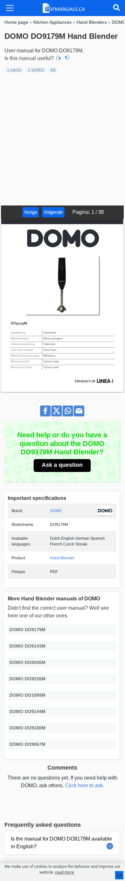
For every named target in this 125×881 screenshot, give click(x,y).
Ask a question (62, 465)
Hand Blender (62, 558)
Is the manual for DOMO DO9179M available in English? (61, 842)
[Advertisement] (62, 139)
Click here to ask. (84, 785)
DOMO (56, 511)
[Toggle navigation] (10, 8)
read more (64, 872)
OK (119, 875)
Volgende (53, 212)
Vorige (30, 212)
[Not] (67, 58)
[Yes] (58, 58)
